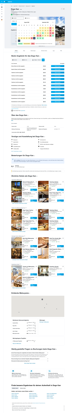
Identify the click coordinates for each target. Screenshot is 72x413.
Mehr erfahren (44, 105)
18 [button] (21, 35)
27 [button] (26, 38)
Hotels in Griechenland (33, 396)
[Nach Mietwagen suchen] (1, 9)
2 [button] (34, 28)
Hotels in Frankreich (50, 395)
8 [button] (40, 30)
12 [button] (24, 33)
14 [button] (29, 33)
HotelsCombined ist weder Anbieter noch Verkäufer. (21, 406)
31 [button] (19, 40)
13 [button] (26, 33)
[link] (20, 203)
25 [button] (21, 38)
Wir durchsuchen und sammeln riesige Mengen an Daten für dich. (24, 408)
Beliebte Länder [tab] (15, 388)
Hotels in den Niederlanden (52, 393)
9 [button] (34, 30)
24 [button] (19, 38)
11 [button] (21, 33)
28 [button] (29, 38)
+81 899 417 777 (14, 13)
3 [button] (45, 28)
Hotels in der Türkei (32, 393)
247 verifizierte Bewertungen (24, 14)
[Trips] (1, 17)
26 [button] (24, 38)
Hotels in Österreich (15, 393)
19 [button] (24, 35)
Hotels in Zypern (50, 396)
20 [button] (26, 35)
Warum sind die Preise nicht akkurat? (19, 410)
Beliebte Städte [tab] (23, 388)
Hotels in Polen (14, 395)
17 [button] (19, 35)
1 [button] (40, 28)
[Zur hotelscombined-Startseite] (8, 1)
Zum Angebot (32, 190)
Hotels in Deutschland (33, 395)
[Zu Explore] (1, 14)
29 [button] (31, 38)
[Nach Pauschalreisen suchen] (1, 11)
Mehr (12, 120)
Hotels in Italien (32, 398)
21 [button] (29, 35)
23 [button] (34, 35)
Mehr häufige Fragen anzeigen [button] (29, 363)
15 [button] (31, 33)
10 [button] (19, 33)
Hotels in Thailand (50, 398)
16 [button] (34, 33)
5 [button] (50, 28)
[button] (2, 1)
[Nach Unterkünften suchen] (1, 7)
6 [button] (26, 30)
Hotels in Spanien (15, 398)
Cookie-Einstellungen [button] (14, 108)
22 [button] (31, 35)
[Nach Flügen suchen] (1, 5)
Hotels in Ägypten (15, 396)
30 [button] (34, 38)
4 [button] (21, 30)
